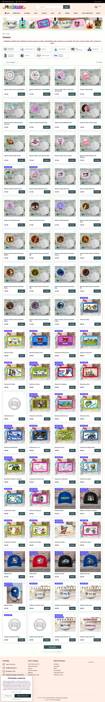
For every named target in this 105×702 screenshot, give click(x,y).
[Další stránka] (61, 651)
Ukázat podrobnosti (16, 699)
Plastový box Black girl (35, 510)
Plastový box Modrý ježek (10, 447)
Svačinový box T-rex (34, 447)
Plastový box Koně (84, 384)
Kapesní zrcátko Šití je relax (62, 188)
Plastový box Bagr (84, 319)
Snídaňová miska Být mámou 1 (12, 636)
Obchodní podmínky (32, 670)
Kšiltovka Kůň (32, 573)
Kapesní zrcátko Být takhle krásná (38, 122)
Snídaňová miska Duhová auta (62, 636)
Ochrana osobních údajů (33, 674)
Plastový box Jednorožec (61, 479)
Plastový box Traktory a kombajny (13, 479)
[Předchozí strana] (43, 651)
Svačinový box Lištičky (35, 542)
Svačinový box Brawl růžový (62, 352)
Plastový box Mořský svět (61, 416)
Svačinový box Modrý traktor (87, 447)
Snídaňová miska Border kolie (62, 605)
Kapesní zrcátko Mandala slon (12, 220)
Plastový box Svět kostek (35, 416)
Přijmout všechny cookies (22, 695)
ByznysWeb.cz (57, 699)
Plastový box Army (59, 447)
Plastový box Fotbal (34, 384)
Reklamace (30, 672)
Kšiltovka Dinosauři (85, 573)
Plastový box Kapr (84, 416)
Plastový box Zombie (85, 479)
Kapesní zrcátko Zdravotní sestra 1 (13, 188)
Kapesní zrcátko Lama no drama (63, 155)
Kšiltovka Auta (8, 573)
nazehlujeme (91, 662)
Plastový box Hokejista (60, 384)
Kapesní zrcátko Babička (86, 89)
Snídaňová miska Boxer (86, 605)
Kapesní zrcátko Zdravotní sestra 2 (38, 188)
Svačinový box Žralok (9, 510)
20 (58, 651)
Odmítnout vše (8, 695)
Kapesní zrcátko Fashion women (88, 122)
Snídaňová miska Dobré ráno (87, 636)
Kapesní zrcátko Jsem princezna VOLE (39, 155)
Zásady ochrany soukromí (61, 697)
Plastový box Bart (8, 352)
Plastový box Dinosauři (86, 352)
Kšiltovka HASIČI (59, 510)
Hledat (66, 7)
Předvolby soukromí (51, 697)
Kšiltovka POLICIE (59, 573)
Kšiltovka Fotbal (8, 605)
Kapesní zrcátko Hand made (87, 188)
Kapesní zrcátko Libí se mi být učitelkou (14, 89)
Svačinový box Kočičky (10, 542)
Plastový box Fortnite (9, 384)
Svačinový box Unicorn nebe (36, 479)
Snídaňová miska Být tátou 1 (36, 636)
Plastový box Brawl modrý (36, 352)
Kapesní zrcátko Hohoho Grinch (12, 155)
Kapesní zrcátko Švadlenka (62, 220)
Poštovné (30, 668)
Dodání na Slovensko (32, 666)
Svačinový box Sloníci (85, 542)
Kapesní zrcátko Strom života (37, 220)
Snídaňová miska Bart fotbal (36, 605)
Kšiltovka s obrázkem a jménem (88, 510)
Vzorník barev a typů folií (33, 664)
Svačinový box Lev (9, 416)
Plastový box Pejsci (60, 542)
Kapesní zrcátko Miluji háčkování (63, 122)
